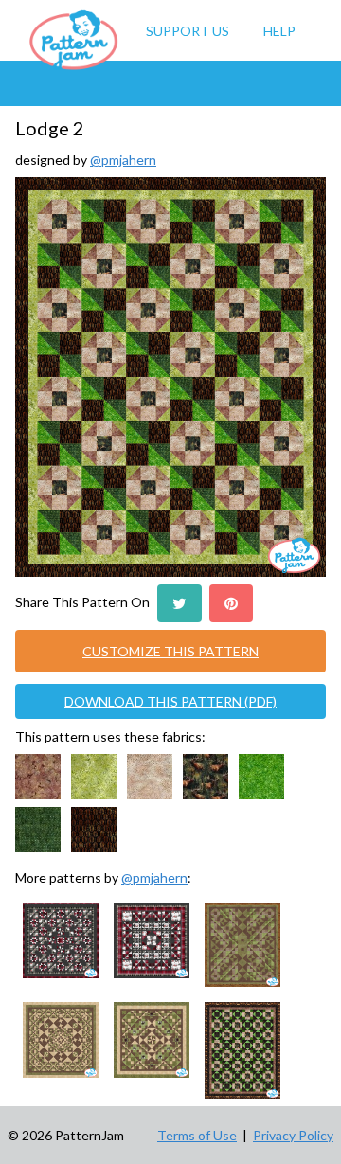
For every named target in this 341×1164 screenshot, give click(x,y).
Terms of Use (197, 1135)
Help (279, 31)
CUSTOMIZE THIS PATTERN (170, 651)
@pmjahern (123, 160)
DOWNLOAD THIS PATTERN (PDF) (170, 701)
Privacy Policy (293, 1135)
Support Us (187, 31)
